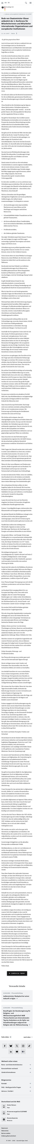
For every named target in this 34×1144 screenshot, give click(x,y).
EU (13, 554)
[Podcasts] (24, 1051)
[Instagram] (24, 1045)
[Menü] (30, 3)
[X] (18, 1045)
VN (4, 749)
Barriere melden (5, 1133)
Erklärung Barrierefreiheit (8, 1136)
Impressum (4, 1128)
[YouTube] (18, 1051)
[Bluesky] (11, 1045)
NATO (25, 439)
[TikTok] (30, 1045)
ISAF (26, 821)
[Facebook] (5, 1045)
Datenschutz (4, 1131)
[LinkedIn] (11, 1051)
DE (2, 3)
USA (11, 413)
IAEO (3, 680)
